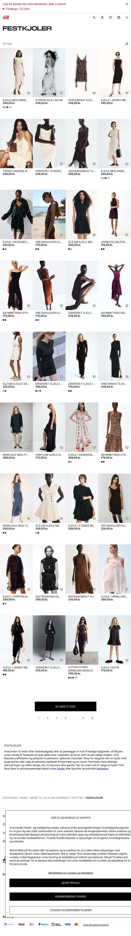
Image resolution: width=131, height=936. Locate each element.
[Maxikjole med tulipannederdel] (16, 498)
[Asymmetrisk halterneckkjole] (114, 285)
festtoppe (102, 768)
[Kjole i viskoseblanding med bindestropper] (82, 427)
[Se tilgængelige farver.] (5, 249)
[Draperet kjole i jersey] (49, 356)
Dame (23, 797)
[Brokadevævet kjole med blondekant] (82, 569)
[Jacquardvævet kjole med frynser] (82, 143)
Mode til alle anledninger (49, 797)
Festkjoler (94, 797)
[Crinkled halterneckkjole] (114, 214)
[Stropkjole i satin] (49, 72)
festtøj (61, 768)
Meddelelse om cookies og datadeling (70, 872)
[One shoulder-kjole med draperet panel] (49, 214)
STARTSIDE (10, 797)
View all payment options (96, 925)
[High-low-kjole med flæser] (49, 427)
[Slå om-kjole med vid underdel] (82, 214)
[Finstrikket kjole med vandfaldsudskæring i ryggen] (114, 356)
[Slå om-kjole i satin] (16, 356)
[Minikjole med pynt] (16, 427)
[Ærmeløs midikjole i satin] (82, 640)
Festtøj (77, 797)
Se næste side (65, 706)
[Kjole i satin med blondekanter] (16, 214)
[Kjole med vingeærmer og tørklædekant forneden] (16, 72)
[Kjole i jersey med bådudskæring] (114, 72)
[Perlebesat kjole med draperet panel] (82, 72)
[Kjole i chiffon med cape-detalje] (16, 569)
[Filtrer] (126, 44)
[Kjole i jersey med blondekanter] (16, 640)
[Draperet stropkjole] (49, 143)
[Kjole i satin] (114, 640)
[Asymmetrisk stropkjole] (16, 285)
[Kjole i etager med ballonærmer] (82, 498)
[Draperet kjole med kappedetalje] (82, 285)
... (74, 718)
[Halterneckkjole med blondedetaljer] (49, 569)
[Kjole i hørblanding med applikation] (114, 569)
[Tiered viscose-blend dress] (16, 143)
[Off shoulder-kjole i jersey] (114, 498)
